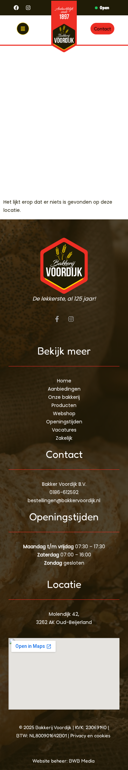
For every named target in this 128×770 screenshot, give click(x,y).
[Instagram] (28, 8)
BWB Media (82, 761)
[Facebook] (16, 8)
